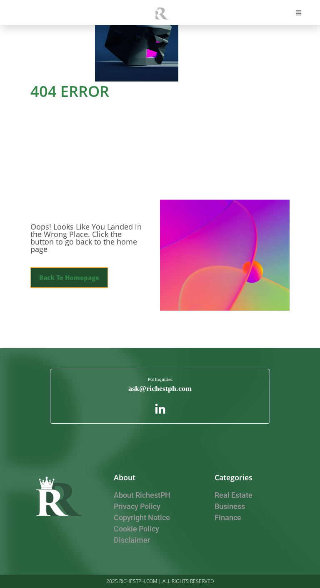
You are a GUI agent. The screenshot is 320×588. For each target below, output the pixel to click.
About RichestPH (142, 495)
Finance (228, 517)
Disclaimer (132, 540)
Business (230, 506)
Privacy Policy (137, 506)
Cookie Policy (136, 528)
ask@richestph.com (160, 388)
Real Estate (233, 495)
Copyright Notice (142, 517)
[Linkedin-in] (160, 409)
